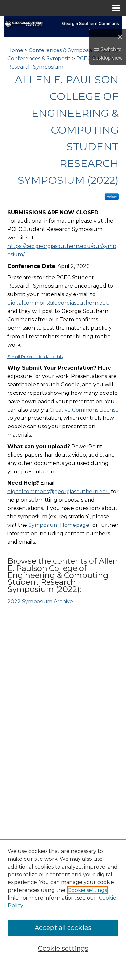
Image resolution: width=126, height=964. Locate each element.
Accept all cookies (63, 928)
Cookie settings (87, 890)
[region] (63, 901)
